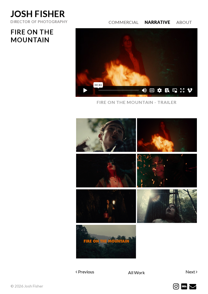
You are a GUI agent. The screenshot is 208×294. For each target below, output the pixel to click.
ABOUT (184, 22)
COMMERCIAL (123, 22)
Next (191, 271)
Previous (85, 271)
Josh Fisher (38, 13)
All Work (136, 272)
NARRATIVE (157, 22)
